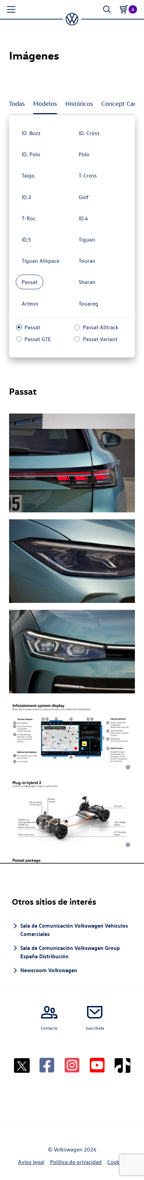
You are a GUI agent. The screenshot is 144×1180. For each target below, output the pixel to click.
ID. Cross (89, 132)
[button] (11, 9)
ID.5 (26, 239)
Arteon (30, 303)
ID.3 (26, 197)
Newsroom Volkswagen (48, 970)
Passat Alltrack (100, 327)
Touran (87, 260)
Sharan (87, 281)
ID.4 (83, 218)
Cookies (116, 1161)
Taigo (28, 175)
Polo (84, 154)
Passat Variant (100, 339)
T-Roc (29, 218)
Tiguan (87, 239)
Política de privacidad (76, 1161)
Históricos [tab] (79, 103)
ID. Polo (31, 154)
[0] (124, 9)
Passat (29, 281)
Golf (84, 197)
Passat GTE (37, 339)
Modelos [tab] (45, 103)
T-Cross (88, 175)
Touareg (88, 303)
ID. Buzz (31, 132)
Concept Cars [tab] (119, 103)
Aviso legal (31, 1161)
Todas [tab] (17, 103)
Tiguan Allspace (40, 260)
